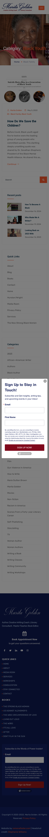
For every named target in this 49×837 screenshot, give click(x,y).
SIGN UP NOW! (24, 447)
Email (7, 405)
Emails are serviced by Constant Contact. (22, 440)
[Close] (45, 381)
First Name (10, 417)
